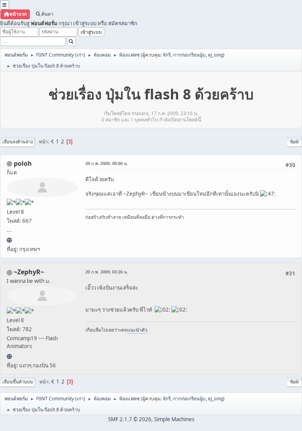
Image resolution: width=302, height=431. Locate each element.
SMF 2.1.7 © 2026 (129, 419)
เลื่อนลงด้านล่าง (17, 142)
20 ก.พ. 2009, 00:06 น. (106, 163)
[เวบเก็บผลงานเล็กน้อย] (9, 240)
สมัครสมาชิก (122, 23)
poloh (23, 163)
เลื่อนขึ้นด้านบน (17, 382)
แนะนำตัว (137, 329)
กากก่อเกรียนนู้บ (189, 54)
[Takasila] (9, 356)
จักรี (167, 54)
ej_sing (215, 54)
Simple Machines (174, 419)
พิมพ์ (294, 142)
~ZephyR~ (29, 272)
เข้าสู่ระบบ (84, 23)
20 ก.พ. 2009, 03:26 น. (106, 272)
